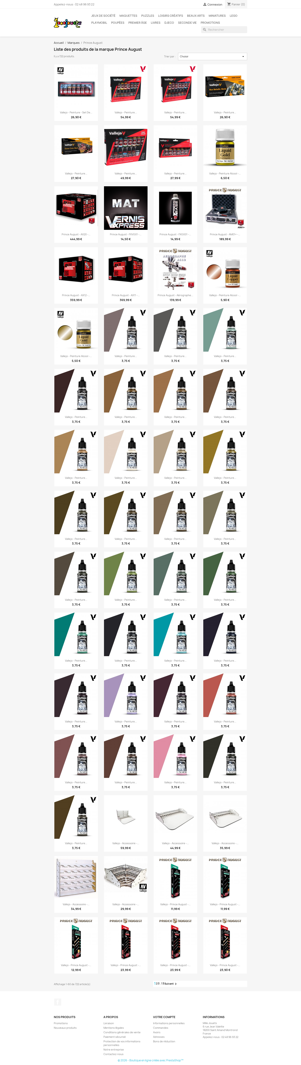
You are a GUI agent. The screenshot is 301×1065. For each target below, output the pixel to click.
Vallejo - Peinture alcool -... (225, 173)
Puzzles (147, 16)
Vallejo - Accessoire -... (125, 843)
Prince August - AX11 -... (126, 295)
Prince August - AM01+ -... (225, 234)
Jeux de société (103, 16)
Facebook (57, 1002)
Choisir (212, 56)
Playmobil (99, 23)
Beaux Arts (196, 16)
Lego (233, 16)
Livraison (108, 1023)
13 (162, 983)
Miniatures (217, 16)
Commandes (160, 1027)
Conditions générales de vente (122, 1032)
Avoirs (156, 1032)
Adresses (159, 1036)
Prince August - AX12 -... (76, 295)
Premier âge (137, 23)
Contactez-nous (113, 1054)
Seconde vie (187, 23)
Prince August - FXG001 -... (175, 234)
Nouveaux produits (65, 1027)
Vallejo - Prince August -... (175, 904)
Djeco (169, 23)
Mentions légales (113, 1027)
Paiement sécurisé (114, 1036)
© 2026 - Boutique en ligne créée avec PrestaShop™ (150, 1060)
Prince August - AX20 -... (76, 234)
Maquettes (128, 16)
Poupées (117, 23)
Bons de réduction (164, 1041)
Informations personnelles (169, 1023)
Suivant (171, 984)
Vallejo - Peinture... (126, 112)
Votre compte (164, 1017)
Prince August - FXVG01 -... (125, 234)
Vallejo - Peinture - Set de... (76, 112)
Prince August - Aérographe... (175, 295)
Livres (155, 23)
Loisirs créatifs (170, 16)
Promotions (210, 23)
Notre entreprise (113, 1049)
